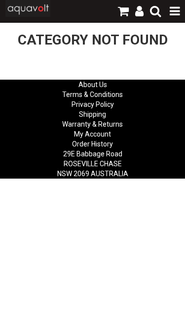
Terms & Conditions (92, 94)
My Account (92, 134)
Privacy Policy (93, 104)
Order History (92, 144)
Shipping (92, 114)
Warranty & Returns (92, 124)
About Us (92, 85)
